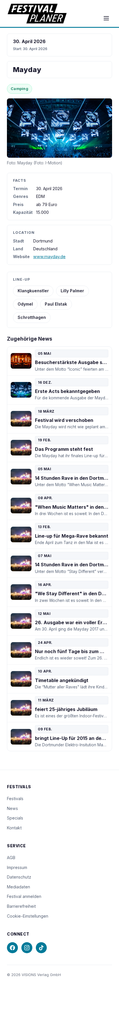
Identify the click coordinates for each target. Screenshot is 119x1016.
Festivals (15, 798)
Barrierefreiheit (21, 906)
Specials (15, 817)
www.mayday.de (49, 256)
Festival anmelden (24, 896)
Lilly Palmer (72, 290)
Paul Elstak (56, 304)
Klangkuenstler (33, 290)
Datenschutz (19, 876)
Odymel (25, 304)
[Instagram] (26, 947)
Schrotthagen (32, 317)
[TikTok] (41, 947)
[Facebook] (12, 947)
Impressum (17, 867)
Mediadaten (18, 886)
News (12, 808)
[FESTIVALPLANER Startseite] (37, 13)
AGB (11, 857)
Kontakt (14, 827)
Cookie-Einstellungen (27, 916)
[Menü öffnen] (106, 18)
